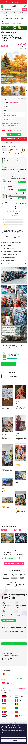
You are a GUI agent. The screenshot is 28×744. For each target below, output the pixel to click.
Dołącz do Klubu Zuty (8, 615)
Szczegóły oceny (22, 48)
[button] (12, 374)
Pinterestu (20, 581)
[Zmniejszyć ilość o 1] (6, 134)
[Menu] (2, 6)
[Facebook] (2, 653)
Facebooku (8, 578)
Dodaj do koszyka (14, 133)
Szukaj (23, 9)
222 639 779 (7, 203)
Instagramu (20, 578)
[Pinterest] (11, 653)
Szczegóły (9, 552)
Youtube (8, 581)
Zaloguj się (13, 638)
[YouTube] (8, 653)
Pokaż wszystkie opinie (13, 514)
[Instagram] (5, 653)
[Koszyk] (24, 6)
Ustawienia (13, 736)
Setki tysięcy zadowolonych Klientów (14, 13)
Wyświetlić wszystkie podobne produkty (13, 557)
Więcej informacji (20, 673)
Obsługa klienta (8, 648)
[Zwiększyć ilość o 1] (6, 133)
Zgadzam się (13, 740)
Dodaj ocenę (5, 228)
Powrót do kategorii (9, 362)
